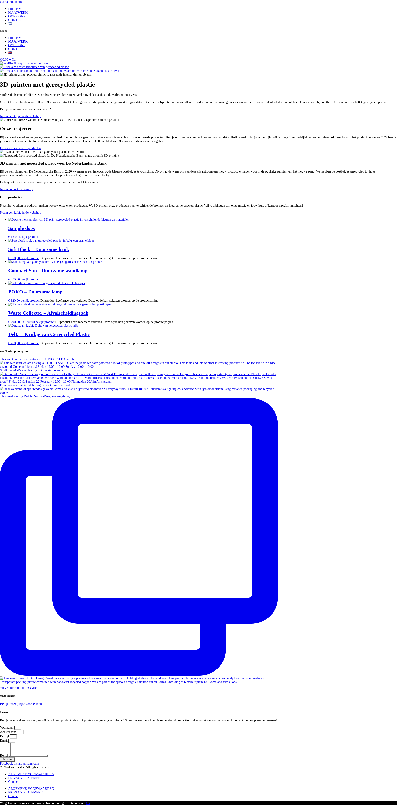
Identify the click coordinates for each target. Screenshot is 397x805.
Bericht (5, 755)
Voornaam (7, 727)
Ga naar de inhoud (12, 2)
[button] (198, 31)
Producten (15, 9)
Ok (88, 803)
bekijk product (28, 237)
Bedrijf (5, 736)
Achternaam (8, 732)
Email (4, 740)
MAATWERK (18, 12)
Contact (13, 781)
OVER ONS (16, 16)
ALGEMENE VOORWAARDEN (31, 774)
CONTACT (16, 20)
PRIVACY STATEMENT (25, 778)
